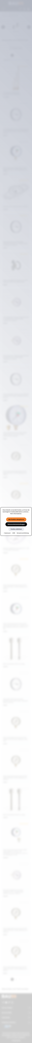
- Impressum (7, 533)
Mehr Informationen (15, 513)
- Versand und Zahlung (22, 533)
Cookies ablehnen (16, 529)
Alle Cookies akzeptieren (16, 519)
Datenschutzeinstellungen (16, 524)
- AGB (13, 533)
